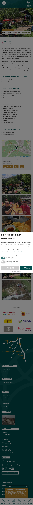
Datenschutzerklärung (18, 252)
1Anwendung (9, 259)
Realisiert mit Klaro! (16, 271)
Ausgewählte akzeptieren (10, 267)
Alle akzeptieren (26, 267)
